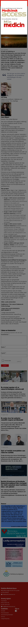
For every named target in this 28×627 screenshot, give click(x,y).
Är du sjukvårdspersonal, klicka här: (12, 8)
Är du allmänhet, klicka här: (10, 19)
